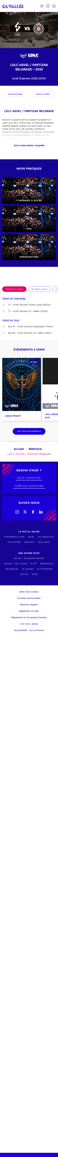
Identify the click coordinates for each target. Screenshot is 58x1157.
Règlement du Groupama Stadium (29, 618)
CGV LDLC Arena (29, 624)
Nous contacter (29, 478)
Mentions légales (29, 605)
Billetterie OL (47, 564)
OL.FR (34, 564)
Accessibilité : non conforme (29, 630)
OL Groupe (28, 569)
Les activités (14, 542)
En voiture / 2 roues (39, 289)
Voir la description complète (29, 145)
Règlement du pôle (29, 611)
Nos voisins (44, 542)
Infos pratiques (15, 94)
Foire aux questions (29, 486)
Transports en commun (14, 289)
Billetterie (35, 449)
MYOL (35, 574)
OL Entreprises (45, 569)
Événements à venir (14, 537)
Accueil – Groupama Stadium (29, 558)
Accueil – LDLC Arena (15, 564)
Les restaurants (46, 537)
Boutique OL (12, 569)
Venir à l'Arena (43, 94)
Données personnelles (29, 598)
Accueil (19, 449)
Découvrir (29, 542)
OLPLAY (24, 574)
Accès (31, 537)
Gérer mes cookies (29, 592)
